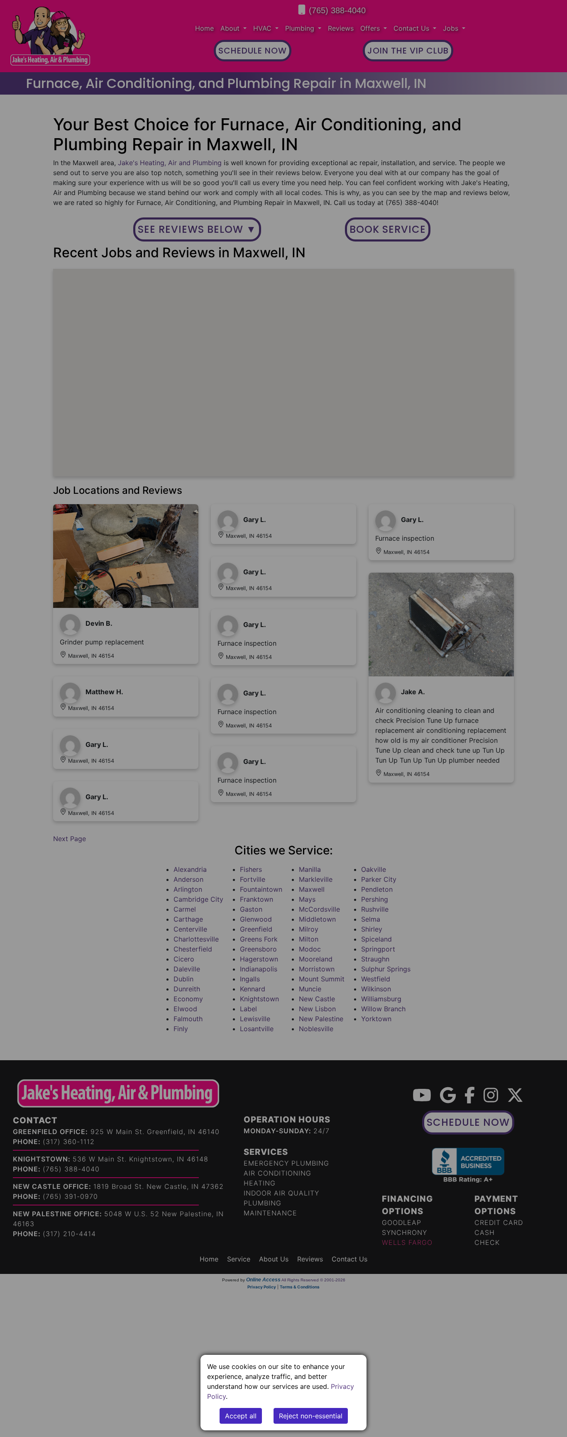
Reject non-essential (310, 1416)
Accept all (241, 1416)
